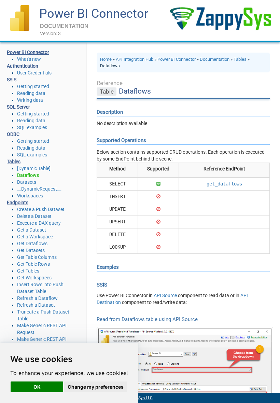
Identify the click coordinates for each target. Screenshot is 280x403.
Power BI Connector (93, 13)
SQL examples (32, 127)
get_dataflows (224, 183)
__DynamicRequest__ (39, 189)
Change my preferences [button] (96, 387)
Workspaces (30, 195)
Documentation (214, 59)
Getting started (33, 86)
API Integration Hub (134, 59)
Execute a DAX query (39, 223)
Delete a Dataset (34, 216)
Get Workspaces (34, 277)
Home (106, 59)
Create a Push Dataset (41, 209)
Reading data (31, 93)
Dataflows (28, 175)
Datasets (26, 182)
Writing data (30, 100)
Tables (240, 59)
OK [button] (37, 387)
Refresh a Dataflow (37, 298)
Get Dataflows (32, 243)
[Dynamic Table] (34, 168)
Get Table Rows (33, 264)
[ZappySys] (220, 18)
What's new (29, 59)
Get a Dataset (31, 230)
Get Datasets (31, 250)
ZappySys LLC (140, 397)
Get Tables (28, 271)
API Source (165, 295)
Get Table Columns (37, 257)
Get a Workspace (35, 236)
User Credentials (34, 72)
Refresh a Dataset (36, 305)
